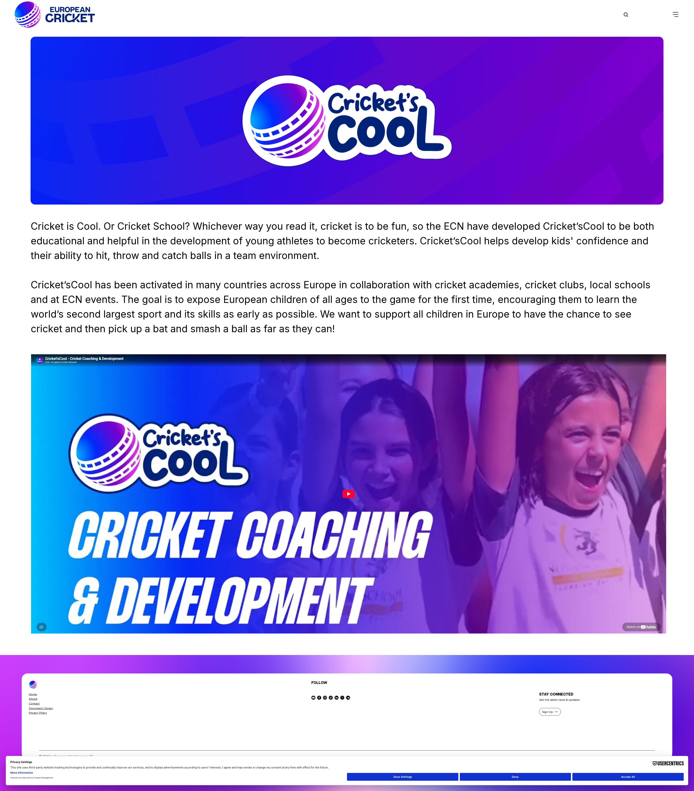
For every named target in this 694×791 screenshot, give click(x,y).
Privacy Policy (38, 713)
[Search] (626, 14)
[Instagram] (325, 698)
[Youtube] (313, 698)
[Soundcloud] (348, 698)
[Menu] (676, 14)
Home (33, 694)
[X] (342, 698)
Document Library (41, 708)
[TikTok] (331, 698)
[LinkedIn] (337, 698)
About (33, 699)
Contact (34, 703)
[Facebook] (319, 698)
